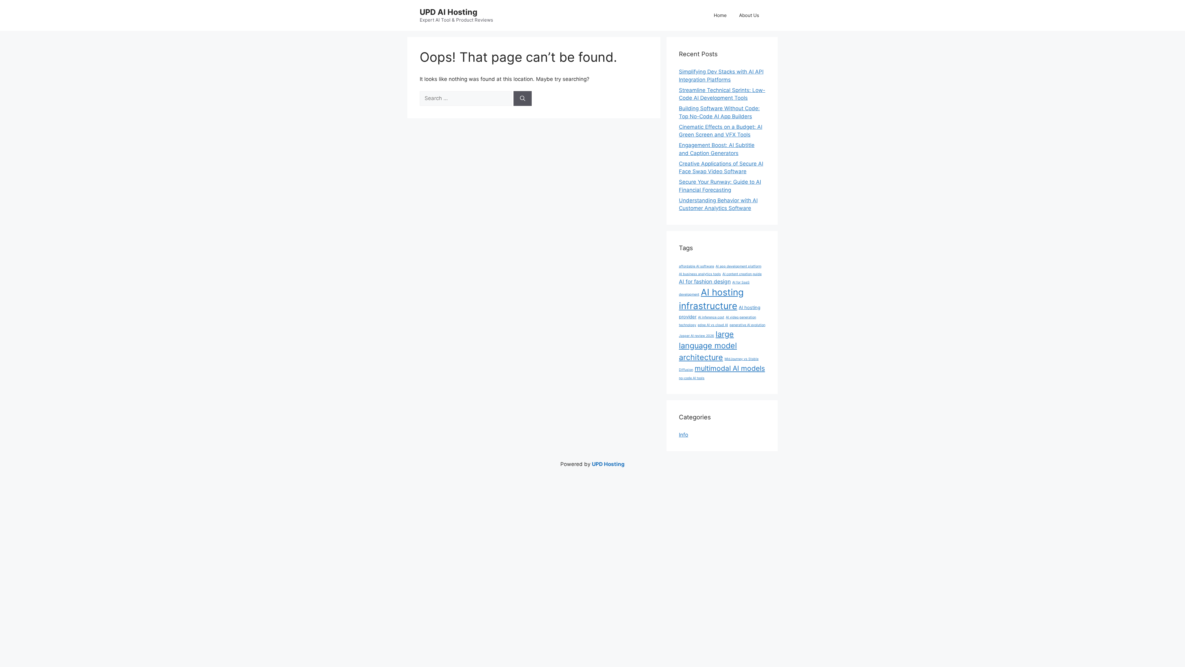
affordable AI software (696, 266)
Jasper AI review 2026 (696, 336)
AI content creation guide (742, 274)
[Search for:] (467, 98)
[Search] (523, 98)
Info (683, 435)
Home (720, 15)
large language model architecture (708, 345)
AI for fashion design (705, 281)
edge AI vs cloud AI (713, 325)
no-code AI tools (692, 378)
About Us (749, 15)
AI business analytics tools (700, 274)
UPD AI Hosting (448, 12)
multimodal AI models (730, 368)
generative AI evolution (747, 325)
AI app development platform (738, 266)
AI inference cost (711, 317)
